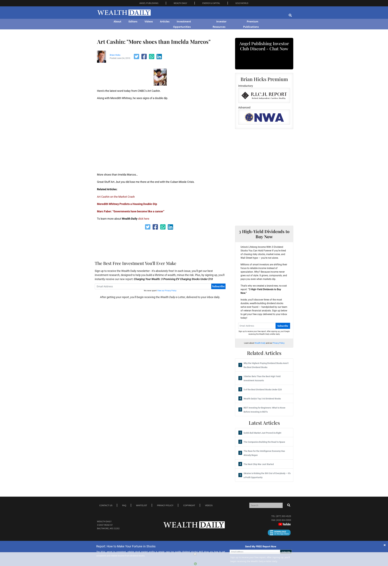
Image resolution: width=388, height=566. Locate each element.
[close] (195, 554)
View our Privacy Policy (166, 291)
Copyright (189, 505)
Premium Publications (251, 24)
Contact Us (105, 505)
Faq (124, 505)
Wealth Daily (260, 343)
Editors (133, 21)
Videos (149, 21)
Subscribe (218, 286)
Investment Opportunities (182, 24)
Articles (164, 21)
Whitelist (141, 505)
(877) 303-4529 (283, 516)
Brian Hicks (115, 55)
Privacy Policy (278, 343)
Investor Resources (219, 24)
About (117, 21)
